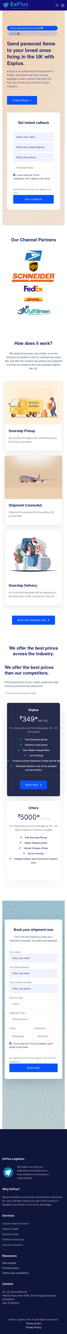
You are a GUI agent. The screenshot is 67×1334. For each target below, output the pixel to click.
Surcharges (9, 1262)
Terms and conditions (15, 1272)
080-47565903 (10, 1303)
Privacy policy (10, 1267)
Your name (14, 952)
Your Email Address (19, 967)
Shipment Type (17, 1013)
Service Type (16, 997)
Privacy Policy (33, 1327)
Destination (40, 1028)
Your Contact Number (20, 982)
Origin (12, 1028)
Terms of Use (33, 1323)
